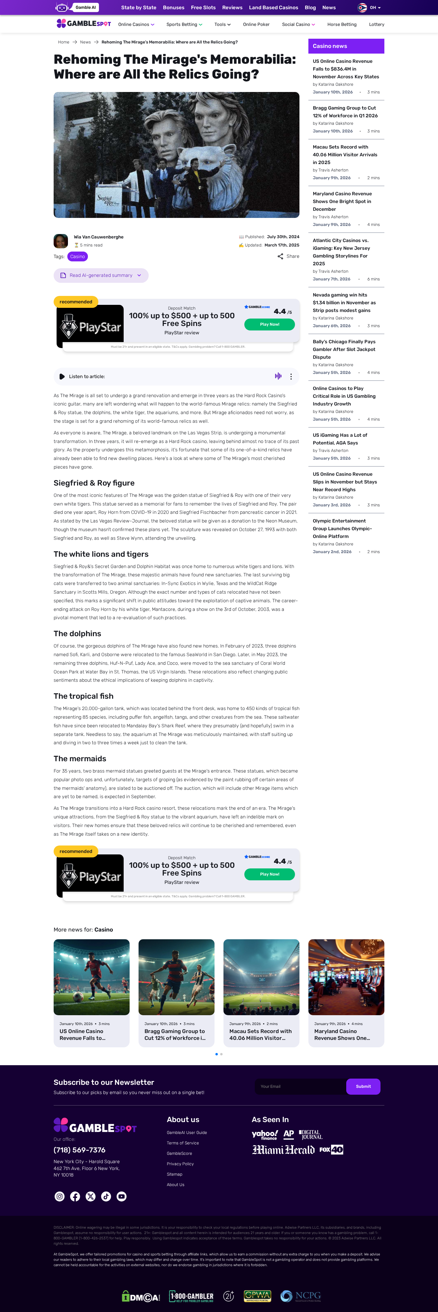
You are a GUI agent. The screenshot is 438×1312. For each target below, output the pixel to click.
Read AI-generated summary (101, 275)
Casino (77, 256)
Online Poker (256, 24)
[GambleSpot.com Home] (84, 22)
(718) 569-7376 (79, 1150)
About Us (175, 1184)
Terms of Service (183, 1143)
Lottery (376, 24)
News (329, 7)
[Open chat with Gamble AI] (77, 7)
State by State (138, 7)
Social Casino (296, 24)
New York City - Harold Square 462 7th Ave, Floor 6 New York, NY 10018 (87, 1168)
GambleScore (179, 1153)
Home (63, 42)
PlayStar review (181, 333)
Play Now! (269, 324)
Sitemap (174, 1174)
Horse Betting (342, 24)
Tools (220, 24)
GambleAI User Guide (187, 1132)
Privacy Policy (180, 1163)
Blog (310, 7)
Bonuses (173, 7)
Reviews (232, 7)
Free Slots (203, 7)
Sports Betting (182, 24)
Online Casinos (133, 24)
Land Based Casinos (273, 7)
